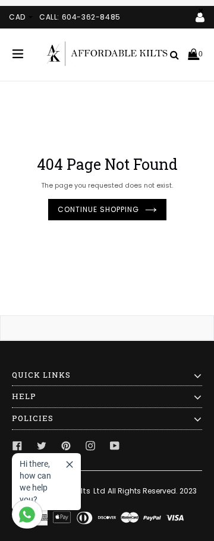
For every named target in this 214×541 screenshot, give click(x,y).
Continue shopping (98, 209)
